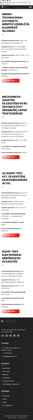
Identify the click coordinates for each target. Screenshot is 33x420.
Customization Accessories (10, 384)
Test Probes (6, 371)
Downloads (6, 396)
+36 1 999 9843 (22, 2)
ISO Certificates (7, 405)
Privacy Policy (22, 417)
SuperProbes (6, 368)
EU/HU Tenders (5, 4)
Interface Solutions (8, 381)
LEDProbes (5, 374)
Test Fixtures (6, 378)
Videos (5, 399)
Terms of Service (12, 417)
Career (5, 402)
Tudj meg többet (10, 80)
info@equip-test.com (8, 2)
